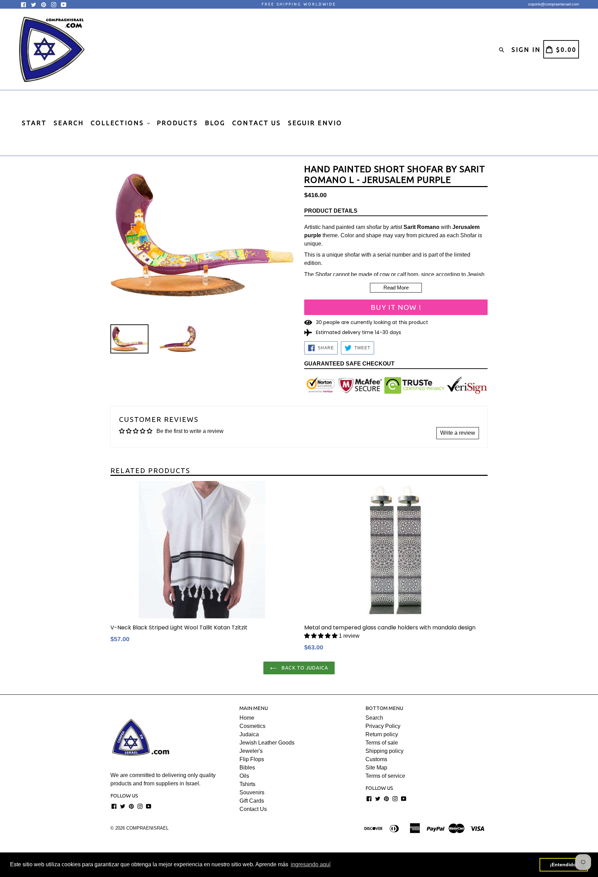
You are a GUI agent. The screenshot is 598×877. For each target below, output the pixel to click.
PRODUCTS (177, 122)
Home (246, 718)
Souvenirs (251, 792)
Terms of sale (381, 743)
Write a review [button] (457, 433)
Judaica (249, 734)
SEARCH (69, 122)
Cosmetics (252, 726)
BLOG (215, 122)
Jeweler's (251, 751)
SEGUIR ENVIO (315, 122)
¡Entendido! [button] (564, 864)
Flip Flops (251, 759)
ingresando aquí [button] (310, 864)
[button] (320, 636)
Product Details (330, 211)
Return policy (381, 734)
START (34, 122)
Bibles (247, 767)
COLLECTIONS (118, 122)
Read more (396, 287)
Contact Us (253, 809)
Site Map (376, 767)
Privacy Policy (382, 726)
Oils (244, 776)
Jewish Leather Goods (267, 743)
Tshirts (247, 784)
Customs (376, 759)
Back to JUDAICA (304, 668)
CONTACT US (256, 122)
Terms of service (385, 776)
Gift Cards (251, 801)
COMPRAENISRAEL (147, 828)
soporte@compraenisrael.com (553, 4)
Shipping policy (384, 751)
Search (374, 718)
